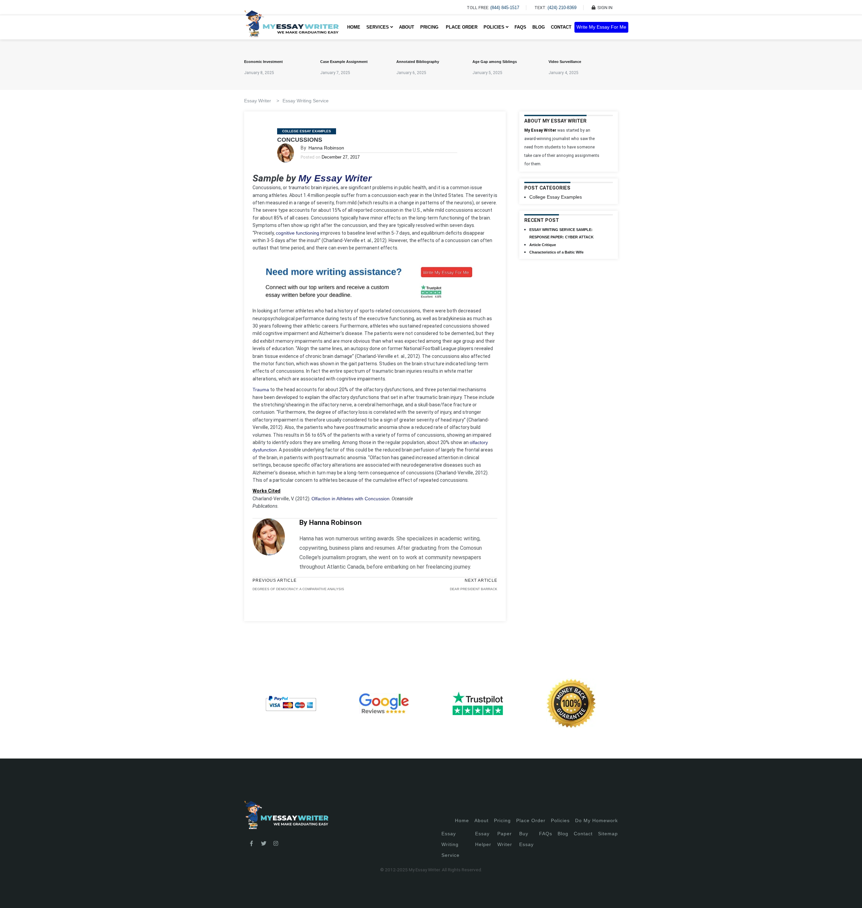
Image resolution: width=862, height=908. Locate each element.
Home (353, 27)
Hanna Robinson (326, 147)
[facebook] (251, 843)
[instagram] (275, 843)
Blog (538, 27)
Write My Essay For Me (601, 27)
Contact (561, 27)
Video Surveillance (565, 62)
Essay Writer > (261, 100)
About (406, 27)
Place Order (461, 27)
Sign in (10, 895)
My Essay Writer (335, 178)
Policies (560, 820)
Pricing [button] (430, 27)
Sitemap (608, 833)
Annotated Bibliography (417, 62)
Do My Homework (596, 820)
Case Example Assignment (344, 62)
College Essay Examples (306, 131)
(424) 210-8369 (562, 7)
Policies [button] (495, 27)
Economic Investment (263, 62)
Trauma (261, 389)
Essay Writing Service (306, 100)
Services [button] (378, 27)
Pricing (502, 820)
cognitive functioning (297, 233)
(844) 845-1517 (504, 7)
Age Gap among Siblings (494, 62)
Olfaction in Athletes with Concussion (350, 498)
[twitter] (263, 843)
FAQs (520, 27)
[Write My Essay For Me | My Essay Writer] (291, 27)
